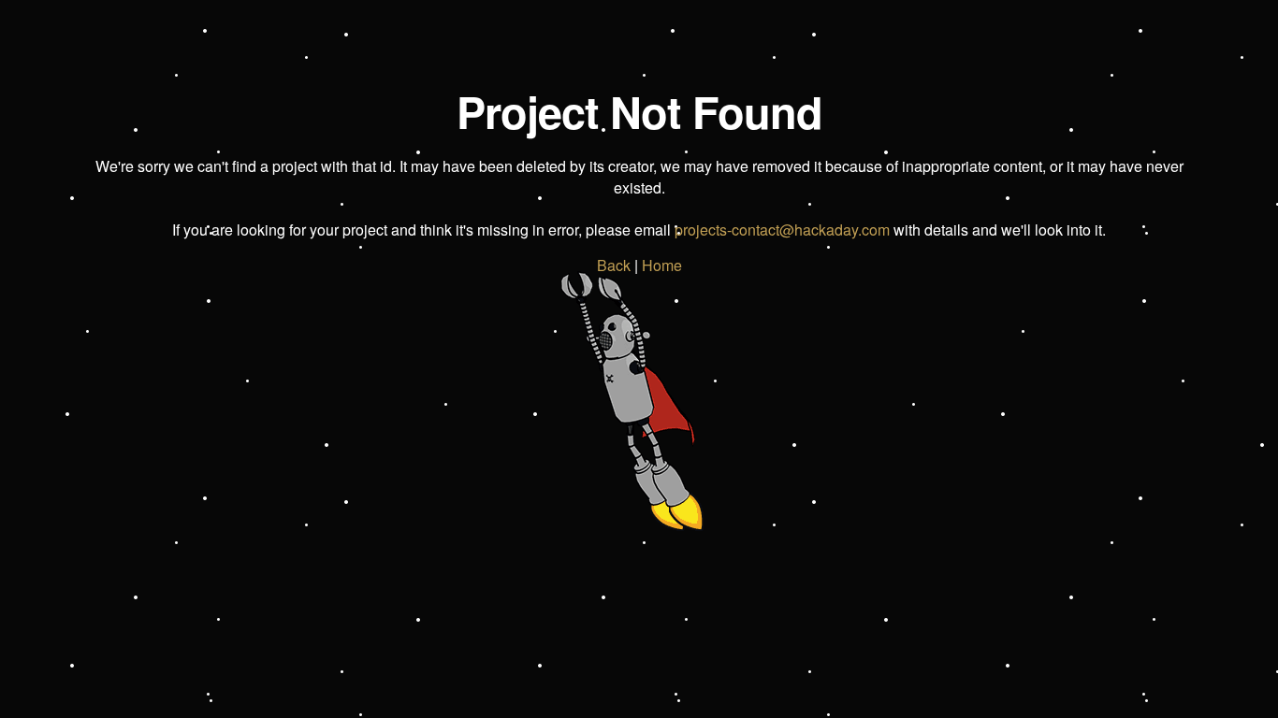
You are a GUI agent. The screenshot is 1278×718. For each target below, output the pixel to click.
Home (662, 265)
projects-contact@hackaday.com (782, 229)
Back (614, 265)
